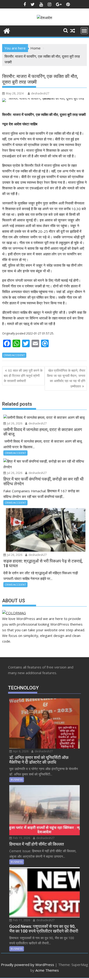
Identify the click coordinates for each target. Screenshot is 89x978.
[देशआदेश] (6, 30)
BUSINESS (17, 779)
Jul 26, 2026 (14, 423)
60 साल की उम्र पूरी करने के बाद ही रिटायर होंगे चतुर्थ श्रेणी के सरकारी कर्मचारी (23, 375)
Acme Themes (47, 970)
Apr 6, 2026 (20, 751)
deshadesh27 (40, 93)
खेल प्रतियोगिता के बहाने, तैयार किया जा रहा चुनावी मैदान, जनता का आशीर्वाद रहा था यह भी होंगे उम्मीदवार (66, 378)
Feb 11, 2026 (21, 920)
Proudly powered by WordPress (27, 964)
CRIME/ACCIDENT (14, 355)
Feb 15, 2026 (21, 838)
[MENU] (84, 30)
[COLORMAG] (14, 613)
